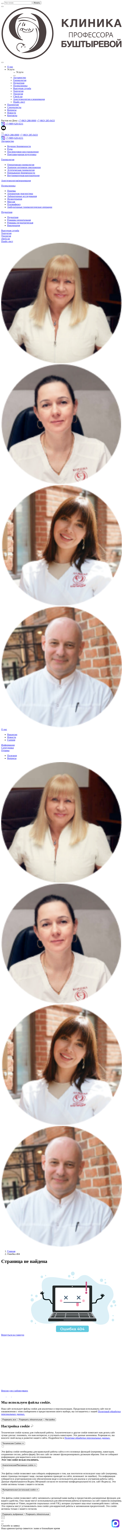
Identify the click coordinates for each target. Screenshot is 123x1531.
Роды (10, 149)
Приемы (11, 191)
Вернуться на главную (12, 1335)
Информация (8, 745)
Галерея (11, 740)
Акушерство (19, 77)
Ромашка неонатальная (19, 220)
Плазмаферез (13, 204)
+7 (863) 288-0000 (27, 120)
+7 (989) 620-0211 (14, 123)
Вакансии (12, 734)
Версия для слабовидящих (14, 1390)
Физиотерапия (14, 199)
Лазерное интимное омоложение (24, 167)
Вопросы (11, 110)
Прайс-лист (19, 102)
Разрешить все (9, 1419)
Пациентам (13, 104)
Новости (11, 112)
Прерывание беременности (21, 172)
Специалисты (14, 107)
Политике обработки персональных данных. (87, 1438)
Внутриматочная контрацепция (23, 175)
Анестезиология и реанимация (29, 99)
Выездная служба (22, 88)
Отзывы (5, 750)
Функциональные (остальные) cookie (19, 1490)
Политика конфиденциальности (45, 1390)
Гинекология (19, 80)
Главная (11, 1251)
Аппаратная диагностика (20, 193)
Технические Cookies (12, 1443)
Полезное (12, 755)
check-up (5, 238)
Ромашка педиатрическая (20, 222)
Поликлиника (20, 85)
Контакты (12, 115)
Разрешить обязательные (30, 1419)
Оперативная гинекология (20, 164)
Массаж (11, 201)
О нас (10, 66)
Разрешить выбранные (12, 1514)
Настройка (50, 1419)
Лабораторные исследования (22, 196)
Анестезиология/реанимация (16, 180)
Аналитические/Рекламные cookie (18, 1465)
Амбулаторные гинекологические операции (29, 207)
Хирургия (18, 91)
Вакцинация (13, 225)
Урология (18, 94)
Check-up (17, 96)
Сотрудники (7, 747)
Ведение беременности (19, 146)
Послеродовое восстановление (23, 151)
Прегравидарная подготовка (21, 154)
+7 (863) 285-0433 (46, 120)
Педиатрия (18, 83)
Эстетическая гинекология (20, 170)
